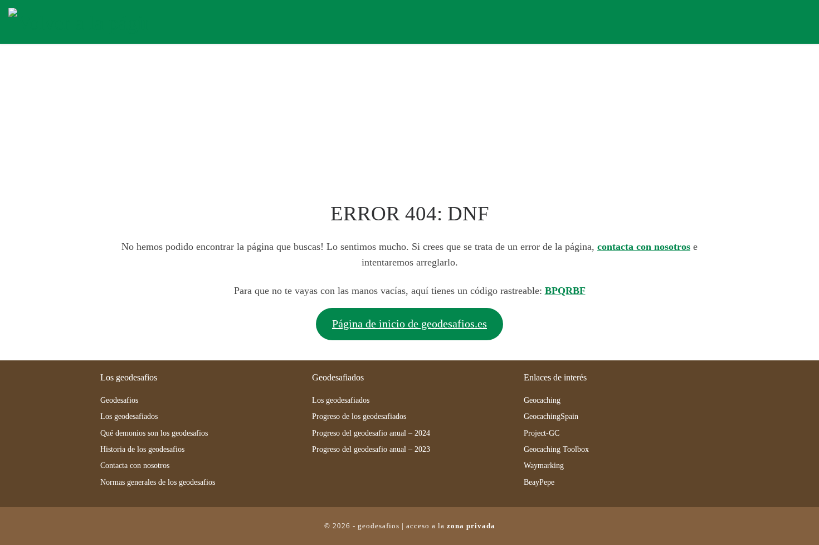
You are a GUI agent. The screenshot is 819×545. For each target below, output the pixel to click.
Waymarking (544, 465)
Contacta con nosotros (134, 465)
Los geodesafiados (129, 416)
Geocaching (542, 400)
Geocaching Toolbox (556, 449)
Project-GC (541, 433)
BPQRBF (565, 290)
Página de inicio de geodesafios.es (409, 323)
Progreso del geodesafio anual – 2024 (371, 433)
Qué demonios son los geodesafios (154, 433)
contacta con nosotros (643, 246)
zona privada (471, 526)
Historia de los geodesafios (142, 449)
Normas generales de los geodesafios (157, 482)
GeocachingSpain (551, 416)
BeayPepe (539, 482)
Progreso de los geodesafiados (359, 416)
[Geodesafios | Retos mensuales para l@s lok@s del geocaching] (78, 20)
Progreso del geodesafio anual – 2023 (371, 449)
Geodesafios (119, 400)
